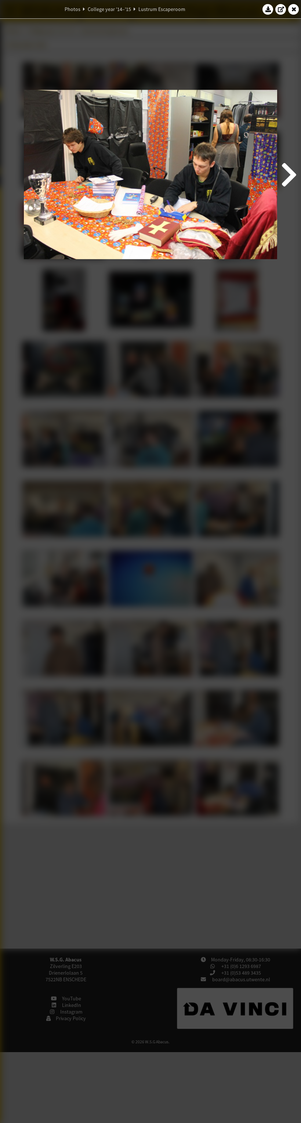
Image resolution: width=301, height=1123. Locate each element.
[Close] (293, 9)
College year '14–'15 (109, 9)
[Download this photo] (267, 9)
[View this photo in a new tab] (280, 9)
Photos (72, 9)
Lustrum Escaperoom (161, 9)
